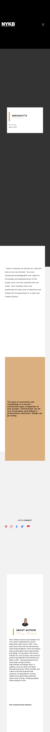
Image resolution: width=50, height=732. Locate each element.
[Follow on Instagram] (11, 526)
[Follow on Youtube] (28, 526)
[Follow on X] (22, 526)
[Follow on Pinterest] (6, 526)
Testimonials (17, 118)
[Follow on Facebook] (17, 526)
